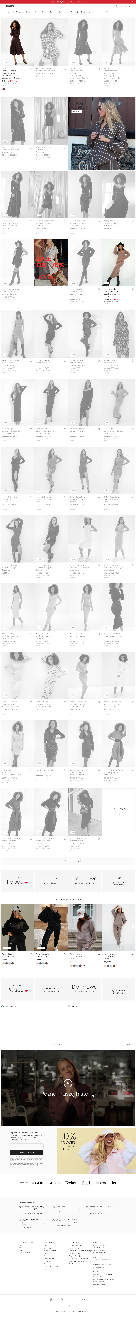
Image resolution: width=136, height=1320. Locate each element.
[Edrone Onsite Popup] (68, 660)
